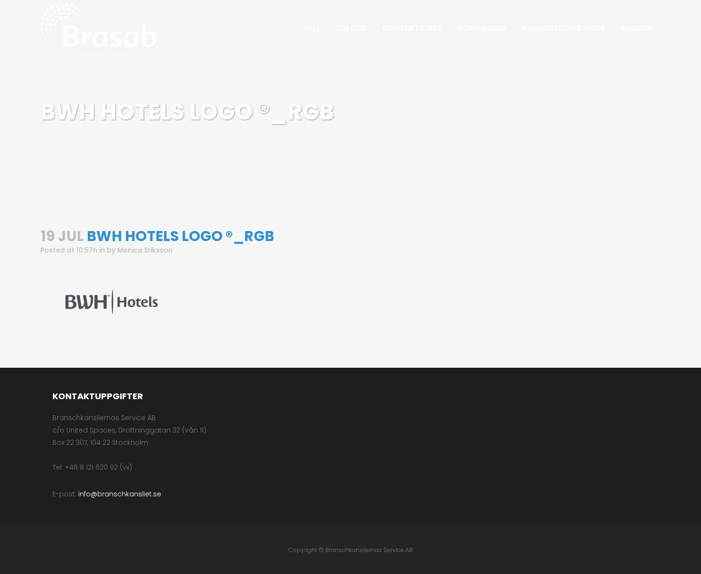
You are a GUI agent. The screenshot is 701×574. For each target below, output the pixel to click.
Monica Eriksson (145, 250)
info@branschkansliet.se (119, 494)
